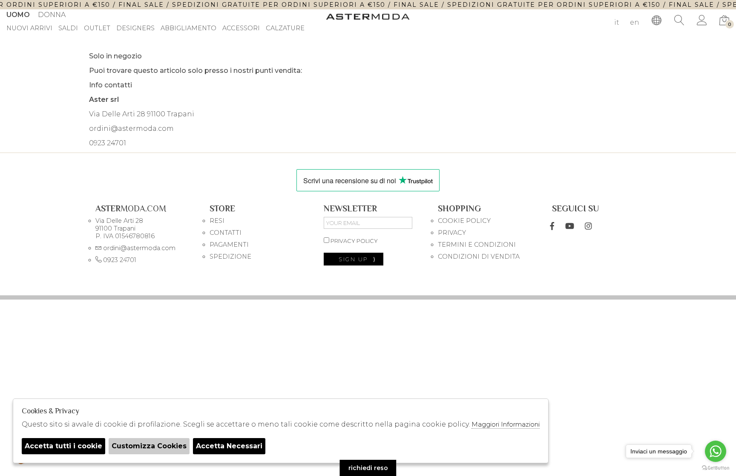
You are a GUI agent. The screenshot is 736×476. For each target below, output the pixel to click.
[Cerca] (679, 20)
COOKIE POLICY (464, 221)
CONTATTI (226, 233)
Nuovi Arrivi (29, 28)
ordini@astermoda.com (131, 128)
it (616, 22)
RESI (217, 221)
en (634, 22)
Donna (52, 15)
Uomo (18, 15)
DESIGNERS (135, 28)
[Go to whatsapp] (715, 451)
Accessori (241, 28)
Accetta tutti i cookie (63, 446)
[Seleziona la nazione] (657, 20)
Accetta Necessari (229, 446)
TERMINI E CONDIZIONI (477, 244)
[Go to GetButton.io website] (715, 467)
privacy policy (353, 240)
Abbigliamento (188, 28)
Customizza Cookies (149, 446)
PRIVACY (452, 233)
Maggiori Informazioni (506, 424)
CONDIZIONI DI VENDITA (479, 256)
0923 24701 (107, 143)
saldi (68, 28)
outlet (97, 28)
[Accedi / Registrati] (702, 20)
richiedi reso (368, 468)
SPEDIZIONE (230, 256)
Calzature (285, 28)
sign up (358, 259)
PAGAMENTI (229, 244)
